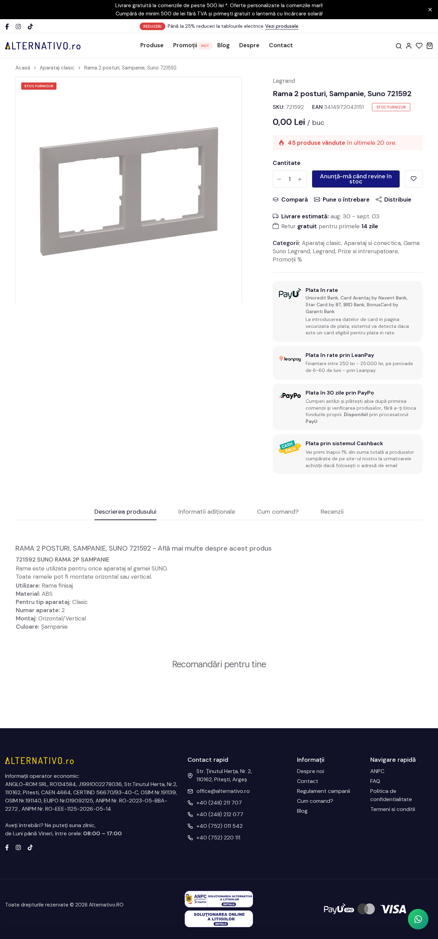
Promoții (185, 45)
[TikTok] (30, 26)
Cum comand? (315, 801)
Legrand (284, 81)
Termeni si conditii (392, 809)
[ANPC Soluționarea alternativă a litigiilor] (218, 898)
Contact (281, 45)
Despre (249, 45)
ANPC (377, 771)
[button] (418, 919)
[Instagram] (18, 26)
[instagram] (18, 847)
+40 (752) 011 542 (219, 825)
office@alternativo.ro (223, 791)
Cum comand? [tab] (278, 512)
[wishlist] (419, 45)
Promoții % (287, 259)
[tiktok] (30, 847)
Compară (294, 199)
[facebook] (7, 847)
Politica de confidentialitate (391, 795)
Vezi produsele (281, 26)
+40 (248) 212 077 (219, 814)
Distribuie (397, 199)
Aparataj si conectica (372, 243)
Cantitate (286, 163)
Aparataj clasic (57, 68)
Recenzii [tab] (332, 512)
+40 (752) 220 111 (218, 837)
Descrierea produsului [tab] (125, 512)
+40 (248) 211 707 (219, 802)
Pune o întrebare (346, 199)
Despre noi (310, 771)
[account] (408, 45)
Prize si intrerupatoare (368, 251)
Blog (223, 45)
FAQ (375, 781)
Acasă (22, 68)
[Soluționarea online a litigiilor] (218, 918)
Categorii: (286, 243)
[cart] (429, 45)
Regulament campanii (323, 791)
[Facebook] (7, 26)
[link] (228, 91)
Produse (152, 45)
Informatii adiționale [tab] (206, 512)
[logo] (42, 45)
